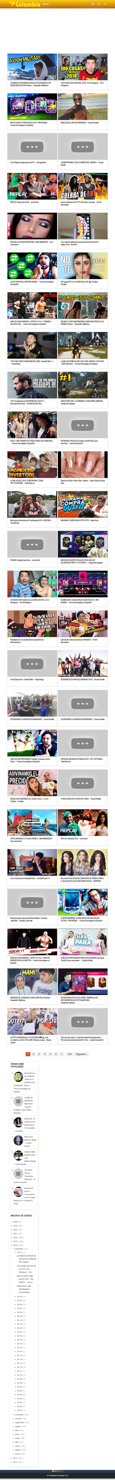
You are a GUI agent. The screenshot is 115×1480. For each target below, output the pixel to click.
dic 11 (19, 1371)
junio (17, 1434)
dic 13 (19, 1363)
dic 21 (19, 1332)
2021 (15, 1234)
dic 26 (19, 1312)
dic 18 (19, 1344)
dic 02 (19, 1406)
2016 (15, 1462)
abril (17, 1442)
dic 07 (19, 1387)
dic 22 (19, 1328)
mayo (17, 1438)
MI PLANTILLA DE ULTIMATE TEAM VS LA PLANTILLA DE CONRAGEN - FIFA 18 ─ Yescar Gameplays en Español (24, 1082)
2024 (15, 1222)
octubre (18, 1419)
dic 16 (19, 1352)
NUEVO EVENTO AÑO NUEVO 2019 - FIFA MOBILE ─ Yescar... (25, 1279)
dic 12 (19, 1367)
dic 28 (19, 1305)
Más (46, 4)
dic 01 (19, 1410)
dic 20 (19, 1336)
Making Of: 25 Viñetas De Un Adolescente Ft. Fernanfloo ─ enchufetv (24, 1125)
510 (70, 1054)
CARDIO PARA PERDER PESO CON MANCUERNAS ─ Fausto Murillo (25, 1158)
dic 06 (19, 1391)
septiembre (19, 1423)
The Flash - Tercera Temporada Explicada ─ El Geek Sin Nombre (24, 1176)
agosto (18, 1426)
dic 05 (19, 1395)
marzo (18, 1446)
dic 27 (19, 1308)
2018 (15, 1245)
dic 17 (19, 1348)
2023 (15, 1226)
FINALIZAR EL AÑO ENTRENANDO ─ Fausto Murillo (24, 1289)
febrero (18, 1450)
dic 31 (19, 1252)
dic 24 (19, 1320)
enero (17, 1454)
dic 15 (19, 1355)
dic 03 (19, 1403)
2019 (15, 1241)
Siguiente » (81, 1054)
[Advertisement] (57, 30)
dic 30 (19, 1297)
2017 (15, 1458)
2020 (15, 1238)
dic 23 (19, 1324)
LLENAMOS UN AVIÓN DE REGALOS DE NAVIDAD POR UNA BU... (26, 1259)
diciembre (19, 1249)
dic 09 (19, 1379)
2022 (15, 1230)
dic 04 (19, 1399)
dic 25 (19, 1316)
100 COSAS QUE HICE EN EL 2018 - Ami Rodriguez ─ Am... (26, 1269)
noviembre (19, 1415)
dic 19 (19, 1340)
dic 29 (19, 1301)
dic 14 (19, 1359)
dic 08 (19, 1383)
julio (17, 1430)
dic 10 (19, 1375)
